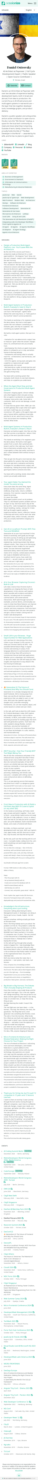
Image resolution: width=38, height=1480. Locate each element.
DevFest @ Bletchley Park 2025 (16, 1209)
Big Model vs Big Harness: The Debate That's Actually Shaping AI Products (19, 987)
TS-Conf (7, 1451)
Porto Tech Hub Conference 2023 (17, 1330)
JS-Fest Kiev (8, 1438)
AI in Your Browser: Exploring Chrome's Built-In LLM (19, 583)
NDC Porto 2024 (10, 1276)
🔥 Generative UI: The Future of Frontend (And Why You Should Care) (18, 688)
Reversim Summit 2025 (13, 1225)
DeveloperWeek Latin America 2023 (18, 1357)
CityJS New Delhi (10, 1196)
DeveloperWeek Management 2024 (18, 1312)
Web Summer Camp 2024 (14, 1299)
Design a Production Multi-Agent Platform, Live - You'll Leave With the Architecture (18, 247)
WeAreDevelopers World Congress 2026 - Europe (17, 1179)
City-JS (6, 1424)
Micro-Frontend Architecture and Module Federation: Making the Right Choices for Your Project (19, 1039)
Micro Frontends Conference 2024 (17, 1305)
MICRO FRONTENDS (12, 1364)
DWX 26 (7, 1189)
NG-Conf (7, 1409)
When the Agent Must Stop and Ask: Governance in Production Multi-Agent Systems (19, 388)
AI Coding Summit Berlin (13, 1151)
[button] (32, 3)
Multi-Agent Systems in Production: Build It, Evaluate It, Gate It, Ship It (18, 306)
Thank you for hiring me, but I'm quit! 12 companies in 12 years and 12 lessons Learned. (20, 1095)
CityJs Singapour (10, 1283)
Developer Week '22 (12, 1417)
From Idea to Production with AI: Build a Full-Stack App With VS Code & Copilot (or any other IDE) (20, 806)
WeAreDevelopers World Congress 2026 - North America (17, 1159)
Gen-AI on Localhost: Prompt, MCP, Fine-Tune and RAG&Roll (20, 530)
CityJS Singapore (10, 1202)
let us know (18, 1470)
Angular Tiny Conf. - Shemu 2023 (17, 1388)
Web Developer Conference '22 (16, 1402)
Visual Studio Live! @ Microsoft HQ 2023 (19, 1346)
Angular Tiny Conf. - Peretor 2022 (17, 1395)
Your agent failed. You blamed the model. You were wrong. (17, 483)
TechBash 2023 (10, 1321)
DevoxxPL (8, 1243)
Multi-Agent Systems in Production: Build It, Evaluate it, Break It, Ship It (18, 427)
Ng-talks (7, 1445)
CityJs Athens (9, 1254)
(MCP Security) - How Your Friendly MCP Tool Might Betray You (19, 752)
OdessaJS (7, 1431)
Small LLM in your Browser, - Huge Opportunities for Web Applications (18, 637)
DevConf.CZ (8, 1232)
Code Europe (9, 1171)
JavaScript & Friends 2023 (14, 1337)
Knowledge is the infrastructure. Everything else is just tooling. (17, 907)
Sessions (5, 240)
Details (33, 1478)
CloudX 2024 (9, 1267)
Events (5, 1146)
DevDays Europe (10, 1370)
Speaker (5, 10)
